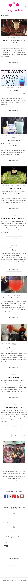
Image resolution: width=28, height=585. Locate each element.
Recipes (13, 88)
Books (13, 38)
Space (24, 136)
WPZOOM (14, 582)
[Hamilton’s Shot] (14, 77)
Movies (10, 136)
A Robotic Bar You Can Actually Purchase (14, 218)
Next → (24, 435)
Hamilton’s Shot (14, 91)
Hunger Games (10, 343)
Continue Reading (14, 62)
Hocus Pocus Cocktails (14, 188)
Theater (18, 38)
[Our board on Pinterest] (14, 496)
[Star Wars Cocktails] (14, 125)
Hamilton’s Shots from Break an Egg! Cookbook (14, 42)
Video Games (17, 295)
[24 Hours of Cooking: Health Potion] (14, 284)
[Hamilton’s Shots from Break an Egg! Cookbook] (14, 27)
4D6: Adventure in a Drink (14, 407)
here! (20, 480)
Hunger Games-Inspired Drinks (14, 348)
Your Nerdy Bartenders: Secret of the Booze (14, 249)
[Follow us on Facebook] (6, 496)
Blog (9, 38)
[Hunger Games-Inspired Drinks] (14, 332)
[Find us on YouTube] (18, 496)
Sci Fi (20, 136)
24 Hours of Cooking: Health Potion (14, 298)
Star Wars (14, 137)
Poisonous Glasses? (14, 377)
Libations (4, 136)
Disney (5, 185)
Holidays (10, 185)
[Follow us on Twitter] (10, 496)
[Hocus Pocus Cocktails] (14, 175)
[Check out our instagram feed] (22, 496)
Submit (5, 546)
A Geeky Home (14, 374)
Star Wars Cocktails (14, 140)
